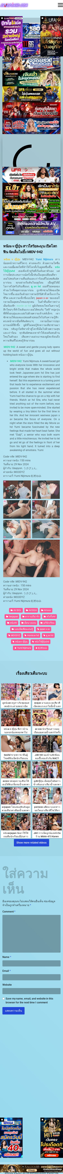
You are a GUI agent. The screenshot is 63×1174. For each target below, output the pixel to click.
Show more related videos (31, 842)
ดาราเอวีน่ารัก (32, 616)
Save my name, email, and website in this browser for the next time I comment (29, 1000)
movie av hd (33, 635)
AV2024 (32, 610)
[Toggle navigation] (60, 5)
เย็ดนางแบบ (30, 622)
